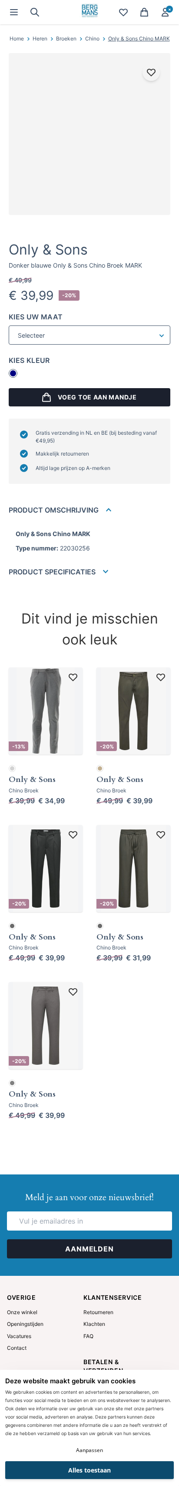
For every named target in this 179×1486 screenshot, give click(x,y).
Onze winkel (22, 1312)
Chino (92, 38)
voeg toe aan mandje (97, 397)
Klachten (94, 1324)
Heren (40, 38)
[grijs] (12, 1083)
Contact (17, 1348)
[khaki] (99, 768)
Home (17, 38)
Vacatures (19, 1336)
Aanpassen (89, 1450)
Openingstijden (25, 1324)
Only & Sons (48, 249)
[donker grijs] (12, 925)
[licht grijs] (12, 768)
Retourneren (98, 1312)
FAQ (88, 1336)
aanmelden (89, 1248)
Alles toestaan (89, 1470)
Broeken (66, 38)
